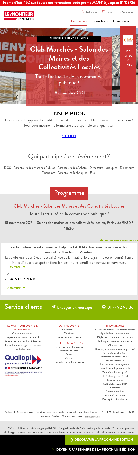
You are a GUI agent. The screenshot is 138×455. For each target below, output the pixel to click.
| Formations (99, 21)
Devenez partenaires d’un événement (23, 341)
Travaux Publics (115, 380)
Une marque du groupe (72, 416)
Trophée (93, 412)
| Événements (78, 21)
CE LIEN (69, 136)
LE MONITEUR (13, 428)
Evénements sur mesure (69, 337)
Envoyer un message (74, 308)
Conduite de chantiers (115, 353)
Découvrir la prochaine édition (103, 440)
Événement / (71, 412)
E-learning (115, 388)
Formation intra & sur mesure (69, 362)
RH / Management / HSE (115, 376)
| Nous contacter (123, 21)
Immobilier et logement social (115, 368)
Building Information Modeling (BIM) (115, 349)
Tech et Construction (115, 395)
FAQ (103, 412)
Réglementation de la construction (115, 337)
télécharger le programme (120, 241)
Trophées (69, 333)
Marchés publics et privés (115, 372)
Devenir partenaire (24, 412)
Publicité (8, 412)
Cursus (69, 358)
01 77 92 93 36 (120, 308)
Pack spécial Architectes (115, 399)
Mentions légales (116, 412)
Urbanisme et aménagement (115, 364)
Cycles (69, 354)
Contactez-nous (22, 349)
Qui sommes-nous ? (23, 333)
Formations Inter (69, 351)
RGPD (131, 412)
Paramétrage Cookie (49, 416)
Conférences (69, 330)
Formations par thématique (69, 347)
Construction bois (115, 391)
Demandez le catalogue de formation (23, 345)
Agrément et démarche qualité (23, 337)
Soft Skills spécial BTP (115, 384)
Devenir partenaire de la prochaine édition (95, 450)
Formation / (83, 412)
